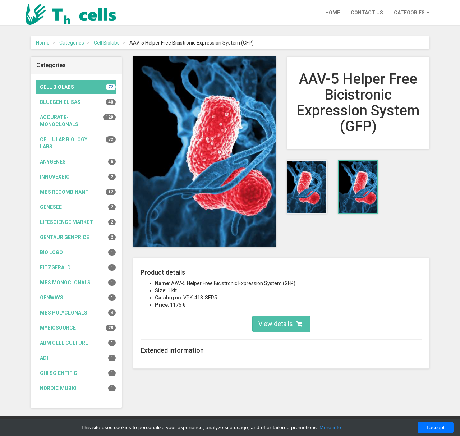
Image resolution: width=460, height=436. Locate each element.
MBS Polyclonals (76, 313)
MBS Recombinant (76, 192)
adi (76, 358)
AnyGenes (76, 162)
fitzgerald (76, 267)
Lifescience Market (76, 222)
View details (276, 323)
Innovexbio (76, 177)
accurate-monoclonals (76, 120)
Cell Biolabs (107, 43)
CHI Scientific (76, 373)
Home (332, 12)
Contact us (367, 12)
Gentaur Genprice (76, 237)
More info (330, 427)
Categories (410, 12)
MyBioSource (76, 328)
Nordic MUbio (76, 388)
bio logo (76, 252)
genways (76, 297)
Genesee (76, 207)
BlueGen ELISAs (76, 102)
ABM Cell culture (76, 343)
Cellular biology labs (76, 143)
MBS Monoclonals (76, 282)
